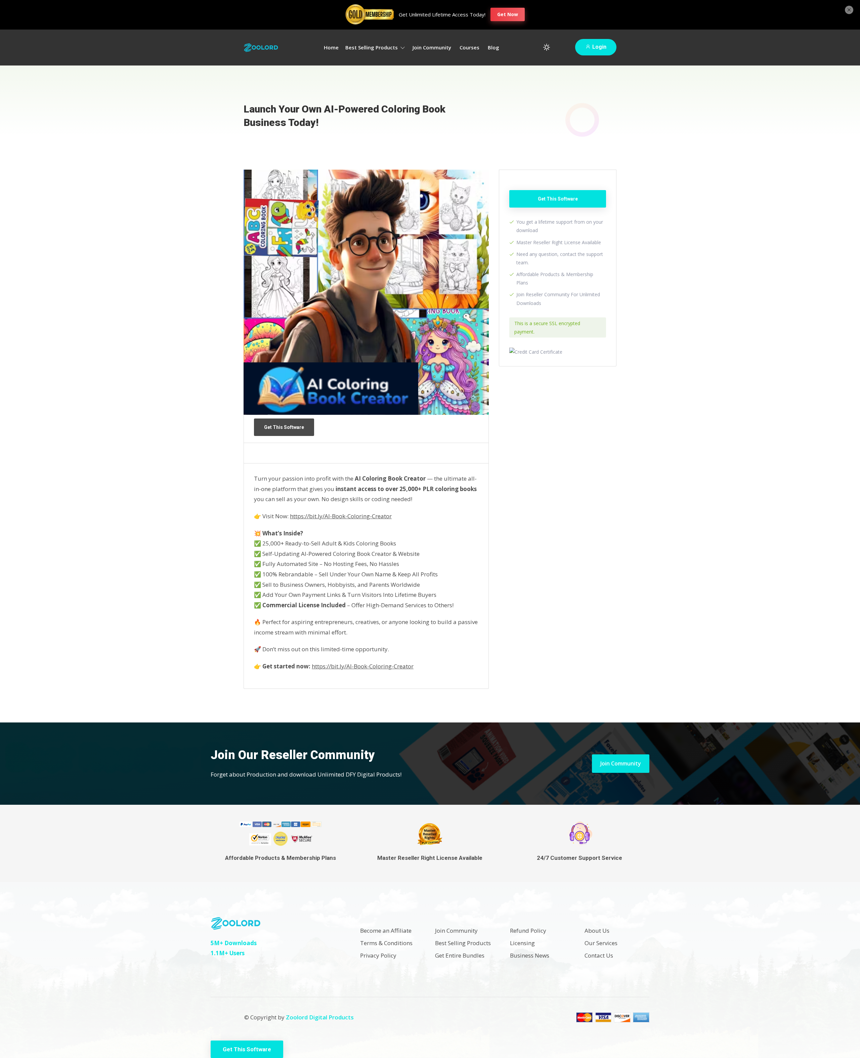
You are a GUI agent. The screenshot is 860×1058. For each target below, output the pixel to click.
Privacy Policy (378, 955)
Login (598, 47)
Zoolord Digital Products (320, 1017)
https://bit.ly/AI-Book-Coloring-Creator (341, 516)
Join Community (432, 47)
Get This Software (284, 427)
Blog (493, 47)
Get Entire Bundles (459, 955)
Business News (529, 955)
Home (331, 47)
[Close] (849, 9)
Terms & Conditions (386, 943)
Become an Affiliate (386, 930)
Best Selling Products (372, 47)
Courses (469, 47)
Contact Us (599, 955)
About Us (597, 930)
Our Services (601, 943)
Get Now (507, 14)
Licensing (522, 943)
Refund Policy (528, 930)
